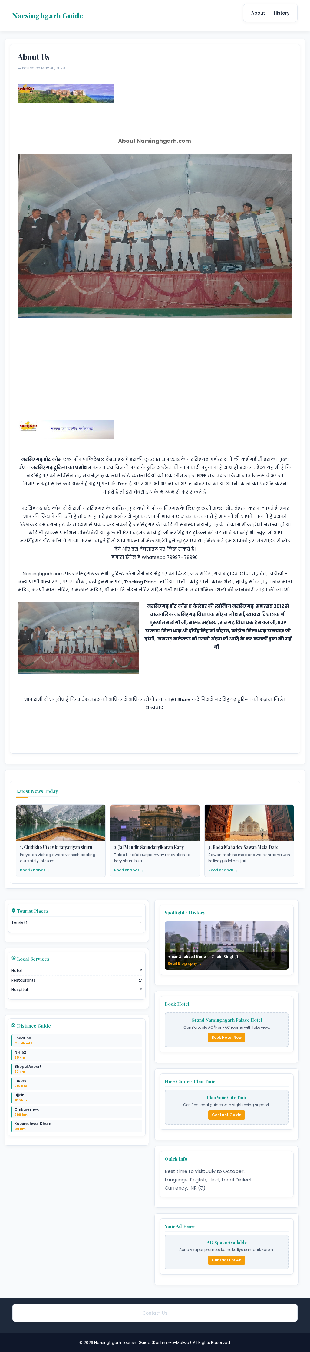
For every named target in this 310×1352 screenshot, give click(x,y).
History (281, 13)
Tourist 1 (19, 922)
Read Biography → (185, 963)
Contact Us (155, 1313)
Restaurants (23, 980)
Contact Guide (226, 1114)
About (258, 13)
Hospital (19, 989)
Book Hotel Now (227, 1037)
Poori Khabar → (35, 870)
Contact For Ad (227, 1259)
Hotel (16, 970)
